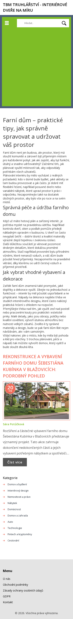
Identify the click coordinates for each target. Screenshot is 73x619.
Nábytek (12, 503)
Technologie (15, 528)
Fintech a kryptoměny (20, 534)
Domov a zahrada (18, 515)
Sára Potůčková (13, 424)
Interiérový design (18, 490)
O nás (6, 579)
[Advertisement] (36, 65)
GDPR (7, 596)
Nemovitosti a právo (19, 497)
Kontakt (8, 602)
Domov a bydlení (17, 484)
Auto (10, 521)
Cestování (13, 540)
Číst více (14, 462)
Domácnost (14, 509)
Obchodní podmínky (15, 584)
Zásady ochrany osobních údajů (23, 590)
